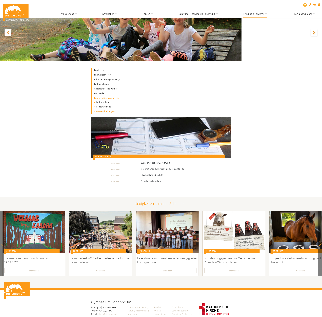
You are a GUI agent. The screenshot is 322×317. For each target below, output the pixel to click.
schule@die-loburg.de (107, 314)
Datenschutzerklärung (137, 307)
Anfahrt (157, 307)
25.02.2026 (115, 175)
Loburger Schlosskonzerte (106, 98)
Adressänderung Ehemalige (107, 79)
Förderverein (100, 70)
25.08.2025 (115, 181)
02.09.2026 (115, 169)
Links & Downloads (302, 13)
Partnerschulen (101, 84)
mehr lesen (94, 270)
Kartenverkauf (102, 102)
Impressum (132, 314)
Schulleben (108, 13)
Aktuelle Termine (103, 156)
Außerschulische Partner (105, 88)
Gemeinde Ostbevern (182, 314)
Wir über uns (67, 13)
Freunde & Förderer (253, 13)
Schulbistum (178, 307)
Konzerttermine (103, 106)
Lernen (146, 13)
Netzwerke (99, 93)
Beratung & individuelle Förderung (197, 13)
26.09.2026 (115, 163)
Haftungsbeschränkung (138, 310)
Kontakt (157, 310)
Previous (3, 243)
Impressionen (160, 314)
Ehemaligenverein (102, 74)
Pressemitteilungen (105, 111)
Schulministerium (180, 310)
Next (319, 243)
